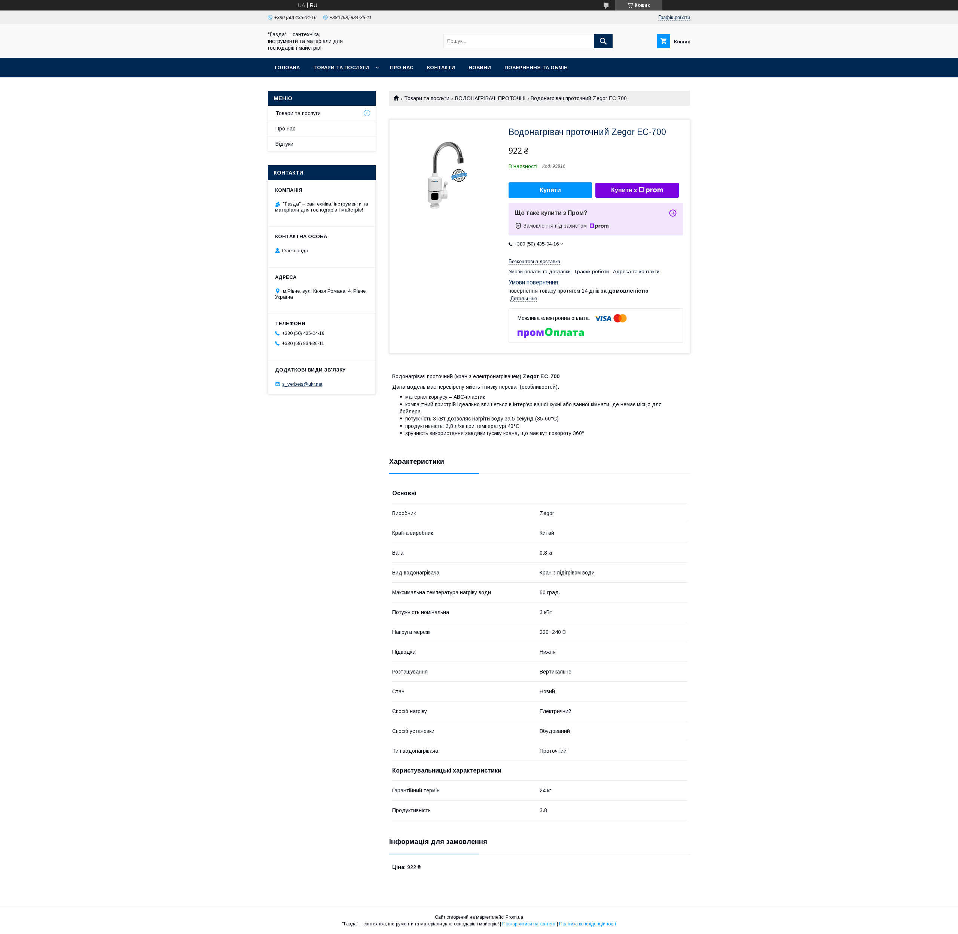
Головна (287, 67)
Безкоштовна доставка (534, 261)
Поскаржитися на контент (529, 924)
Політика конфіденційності (587, 924)
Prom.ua (514, 917)
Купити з (624, 190)
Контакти (441, 67)
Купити (550, 190)
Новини (480, 67)
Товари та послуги (341, 67)
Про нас (402, 67)
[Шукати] (603, 41)
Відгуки (284, 144)
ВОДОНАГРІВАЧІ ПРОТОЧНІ (490, 98)
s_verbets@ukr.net (302, 384)
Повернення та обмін (536, 67)
